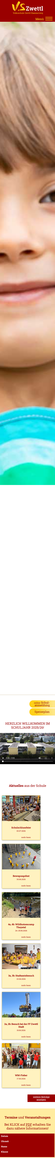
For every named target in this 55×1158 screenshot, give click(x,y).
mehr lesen (26, 837)
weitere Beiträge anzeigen (41, 1098)
